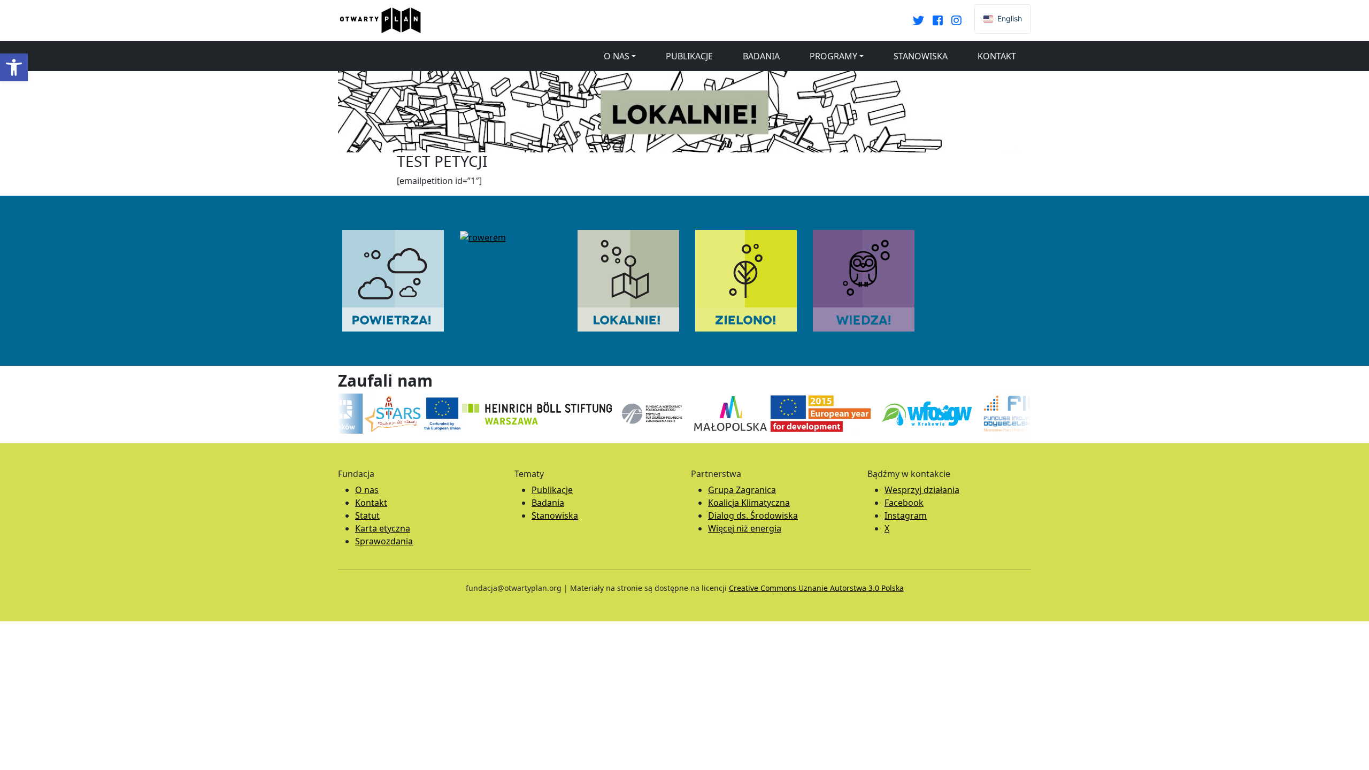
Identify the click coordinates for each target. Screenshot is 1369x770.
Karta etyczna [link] (382, 528)
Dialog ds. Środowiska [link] (753, 515)
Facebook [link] (904, 503)
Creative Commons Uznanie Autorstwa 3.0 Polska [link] (816, 588)
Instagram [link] (906, 515)
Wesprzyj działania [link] (922, 490)
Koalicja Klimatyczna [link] (749, 503)
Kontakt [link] (997, 56)
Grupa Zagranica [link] (742, 490)
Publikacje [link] (689, 56)
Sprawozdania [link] (384, 541)
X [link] (887, 528)
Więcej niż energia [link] (744, 528)
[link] (14, 67)
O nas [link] (616, 56)
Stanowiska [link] (921, 56)
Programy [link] (833, 56)
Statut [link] (367, 515)
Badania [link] (761, 56)
